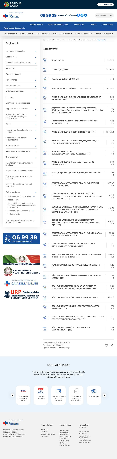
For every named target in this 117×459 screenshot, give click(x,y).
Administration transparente (14, 28)
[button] (16, 33)
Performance (11, 80)
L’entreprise (9, 33)
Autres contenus (13, 192)
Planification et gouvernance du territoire (19, 164)
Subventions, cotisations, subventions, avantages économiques (16, 116)
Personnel (10, 68)
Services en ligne (103, 33)
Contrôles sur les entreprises (18, 103)
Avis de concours (13, 74)
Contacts (93, 24)
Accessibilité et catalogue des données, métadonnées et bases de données (21, 205)
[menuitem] (14, 28)
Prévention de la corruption (19, 196)
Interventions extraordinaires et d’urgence (19, 185)
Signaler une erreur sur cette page (56, 348)
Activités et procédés (15, 91)
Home (45, 40)
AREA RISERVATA (105, 4)
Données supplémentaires (19, 211)
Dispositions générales (15, 51)
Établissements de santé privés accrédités (19, 177)
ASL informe (64, 33)
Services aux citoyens (46, 33)
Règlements (15, 214)
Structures (25, 33)
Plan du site (82, 434)
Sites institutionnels (85, 440)
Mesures (9, 97)
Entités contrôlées (13, 86)
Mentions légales (84, 431)
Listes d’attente (107, 24)
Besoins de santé (82, 33)
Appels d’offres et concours (58, 24)
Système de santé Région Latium (84, 436)
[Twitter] (82, 15)
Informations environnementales (19, 171)
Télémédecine (78, 24)
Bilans (8, 124)
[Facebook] (78, 15)
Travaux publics (12, 157)
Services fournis (12, 145)
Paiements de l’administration (18, 151)
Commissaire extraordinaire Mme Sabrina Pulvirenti (20, 221)
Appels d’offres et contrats (17, 109)
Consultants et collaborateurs (18, 62)
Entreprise (44, 429)
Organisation (11, 57)
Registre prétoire (36, 24)
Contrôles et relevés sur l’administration (16, 139)
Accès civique (14, 200)
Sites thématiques (84, 442)
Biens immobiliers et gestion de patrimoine (19, 131)
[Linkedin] (85, 15)
